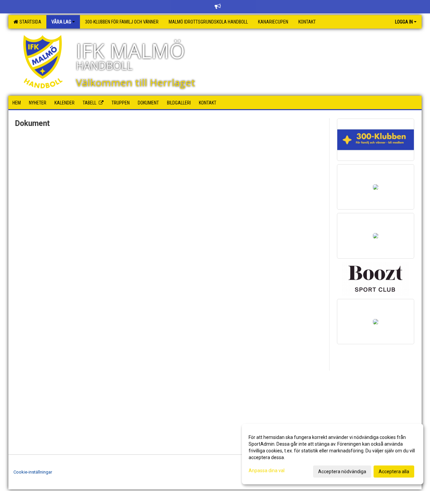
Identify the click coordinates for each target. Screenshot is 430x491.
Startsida (29, 22)
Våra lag (61, 22)
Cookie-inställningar (32, 472)
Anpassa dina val (267, 470)
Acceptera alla (394, 471)
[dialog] (332, 454)
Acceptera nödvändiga (342, 471)
